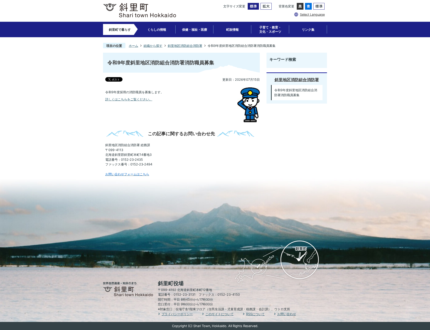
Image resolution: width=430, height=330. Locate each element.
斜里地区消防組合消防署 (185, 46)
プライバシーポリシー (177, 314)
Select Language (312, 14)
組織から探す (153, 46)
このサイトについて (219, 314)
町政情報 (232, 29)
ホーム (133, 46)
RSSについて (255, 314)
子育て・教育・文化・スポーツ (270, 29)
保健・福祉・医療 (194, 29)
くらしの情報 (156, 29)
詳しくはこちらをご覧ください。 (128, 99)
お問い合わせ (286, 314)
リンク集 (308, 29)
